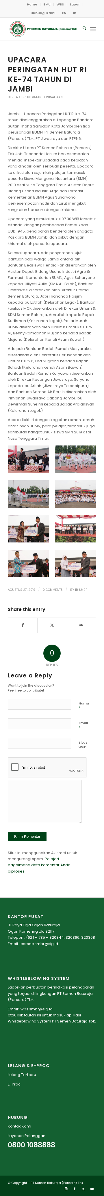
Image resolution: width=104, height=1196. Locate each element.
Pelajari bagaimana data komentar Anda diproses (39, 865)
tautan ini (32, 1015)
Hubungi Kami (43, 13)
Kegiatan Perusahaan (45, 97)
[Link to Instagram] (66, 1188)
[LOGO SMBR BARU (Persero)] (43, 29)
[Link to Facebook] (74, 1188)
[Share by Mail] (81, 625)
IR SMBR (81, 590)
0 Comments (53, 590)
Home (32, 4)
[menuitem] (32, 4)
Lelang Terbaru (22, 1074)
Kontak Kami (19, 1126)
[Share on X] (52, 625)
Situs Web (83, 745)
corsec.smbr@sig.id (39, 943)
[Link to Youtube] (92, 1188)
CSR (22, 97)
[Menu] (93, 29)
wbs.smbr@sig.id (37, 1009)
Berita (13, 97)
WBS (60, 4)
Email (83, 725)
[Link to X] (83, 1188)
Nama (84, 706)
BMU (47, 4)
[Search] (81, 29)
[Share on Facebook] (22, 625)
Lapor (75, 4)
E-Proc (14, 1084)
